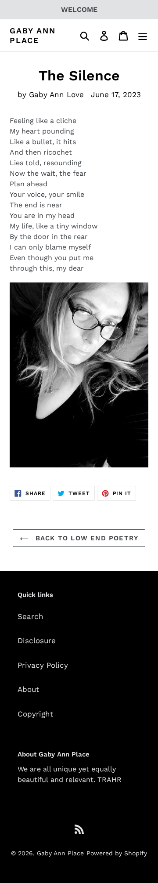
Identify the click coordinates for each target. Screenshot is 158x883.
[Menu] (142, 35)
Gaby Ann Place (32, 35)
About (28, 689)
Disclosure (37, 640)
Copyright (35, 713)
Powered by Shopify (116, 853)
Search (30, 616)
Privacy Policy (43, 665)
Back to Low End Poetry (86, 538)
